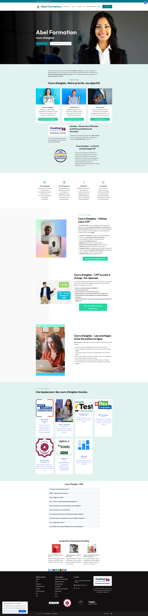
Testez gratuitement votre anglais (61, 43)
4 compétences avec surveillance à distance (100, 248)
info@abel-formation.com (45, 1)
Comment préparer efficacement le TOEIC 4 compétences (91, 555)
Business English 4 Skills (95, 253)
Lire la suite (60, 562)
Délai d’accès (58, 591)
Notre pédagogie (45, 186)
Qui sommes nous (40, 591)
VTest (87, 253)
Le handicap (58, 586)
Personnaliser (7, 611)
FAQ (37, 596)
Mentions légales (59, 584)
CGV (56, 593)
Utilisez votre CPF (42, 43)
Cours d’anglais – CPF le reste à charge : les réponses (92, 276)
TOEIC (87, 248)
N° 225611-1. (82, 139)
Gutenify (48, 613)
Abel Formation (51, 6)
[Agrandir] (66, 126)
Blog (37, 593)
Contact (38, 588)
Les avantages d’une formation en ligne (92, 337)
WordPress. (55, 613)
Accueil (37, 579)
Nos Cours (38, 584)
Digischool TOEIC (94, 250)
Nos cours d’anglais (47, 107)
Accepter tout (22, 611)
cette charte (82, 165)
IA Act (56, 596)
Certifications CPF (40, 586)
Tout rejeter (15, 611)
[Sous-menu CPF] (75, 6)
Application (82, 243)
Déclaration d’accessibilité (61, 588)
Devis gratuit (107, 6)
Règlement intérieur (59, 581)
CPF (44, 422)
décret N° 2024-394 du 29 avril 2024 (102, 281)
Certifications (74, 107)
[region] (15, 608)
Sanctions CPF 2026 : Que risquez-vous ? (55, 555)
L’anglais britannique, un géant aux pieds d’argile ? (73, 555)
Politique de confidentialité (61, 579)
